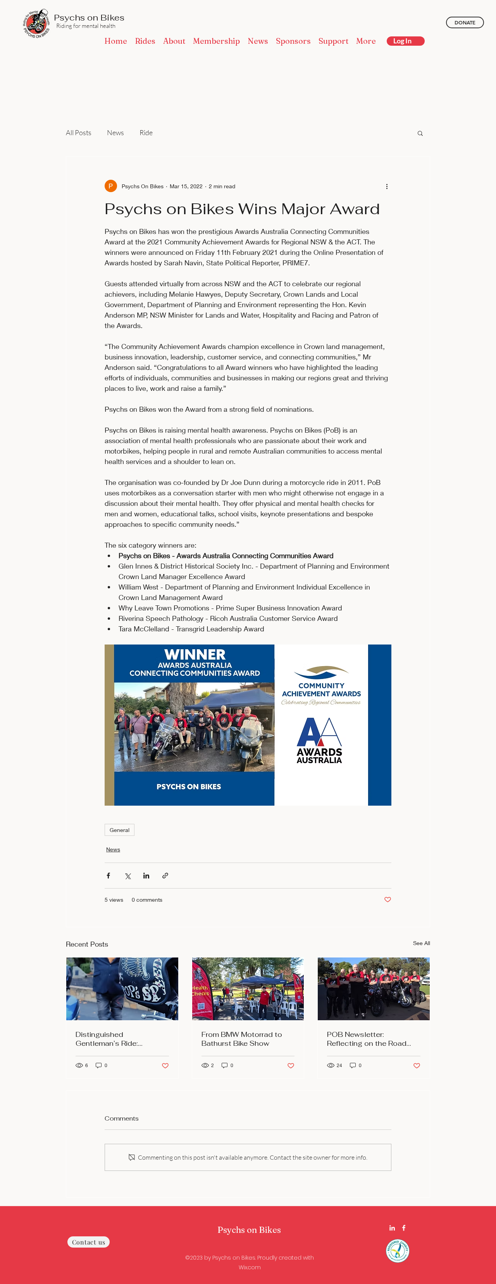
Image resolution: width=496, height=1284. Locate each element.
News (115, 132)
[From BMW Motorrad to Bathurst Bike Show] (248, 988)
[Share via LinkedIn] (146, 875)
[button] (420, 133)
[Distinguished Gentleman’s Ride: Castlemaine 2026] (122, 988)
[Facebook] (404, 1228)
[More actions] (386, 186)
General (119, 830)
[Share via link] (165, 875)
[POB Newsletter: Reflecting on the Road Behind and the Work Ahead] (374, 988)
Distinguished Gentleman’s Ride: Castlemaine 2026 (108, 1039)
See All (421, 943)
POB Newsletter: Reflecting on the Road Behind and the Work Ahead (366, 1039)
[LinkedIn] (392, 1228)
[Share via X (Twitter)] (127, 875)
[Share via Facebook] (108, 875)
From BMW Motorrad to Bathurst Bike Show (242, 1039)
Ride (146, 132)
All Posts (78, 132)
